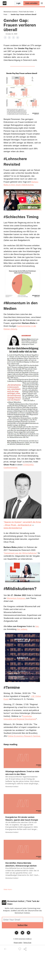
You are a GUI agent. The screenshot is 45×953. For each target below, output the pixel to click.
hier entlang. (22, 629)
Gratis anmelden (31, 3)
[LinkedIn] (16, 932)
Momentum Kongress (16, 598)
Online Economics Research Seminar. (24, 736)
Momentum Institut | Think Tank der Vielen (19, 12)
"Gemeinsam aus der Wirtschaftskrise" (20, 553)
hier (37, 626)
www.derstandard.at (13, 528)
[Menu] (41, 3)
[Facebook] (28, 932)
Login (18, 3)
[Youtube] (22, 932)
